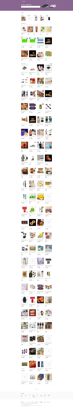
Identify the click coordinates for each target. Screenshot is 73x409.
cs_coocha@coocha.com (33, 405)
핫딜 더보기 (36, 389)
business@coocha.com (40, 405)
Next (51, 17)
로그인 (47, 1)
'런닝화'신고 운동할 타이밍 (26, 4)
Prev (21, 17)
